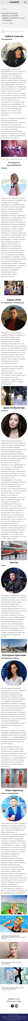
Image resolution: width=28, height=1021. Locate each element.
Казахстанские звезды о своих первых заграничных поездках (12, 32)
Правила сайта (14, 999)
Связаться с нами (14, 1001)
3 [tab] (13, 296)
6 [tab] (19, 296)
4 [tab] (15, 296)
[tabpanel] (14, 288)
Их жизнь (4, 9)
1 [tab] (9, 296)
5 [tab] (17, 296)
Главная (2, 29)
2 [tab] (11, 296)
